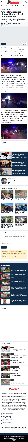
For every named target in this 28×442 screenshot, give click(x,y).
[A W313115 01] (14, 131)
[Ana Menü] (1, 2)
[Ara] (26, 2)
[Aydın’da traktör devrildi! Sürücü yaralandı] (7, 206)
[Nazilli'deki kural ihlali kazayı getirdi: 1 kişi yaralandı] (21, 206)
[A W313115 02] (14, 100)
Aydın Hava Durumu (7, 414)
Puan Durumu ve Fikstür (7, 419)
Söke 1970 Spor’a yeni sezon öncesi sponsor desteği (17, 363)
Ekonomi (8, 5)
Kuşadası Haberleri (6, 428)
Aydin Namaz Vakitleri (7, 416)
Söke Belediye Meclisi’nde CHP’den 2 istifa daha (18, 376)
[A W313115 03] (14, 65)
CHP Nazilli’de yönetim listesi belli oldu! (17, 369)
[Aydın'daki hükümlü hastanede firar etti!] (21, 219)
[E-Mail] (9, 183)
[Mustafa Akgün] (4, 181)
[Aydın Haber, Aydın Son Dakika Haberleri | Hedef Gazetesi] (13, 2)
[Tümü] (26, 343)
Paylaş (4, 43)
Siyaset (25, 5)
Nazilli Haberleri (14, 427)
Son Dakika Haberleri (7, 422)
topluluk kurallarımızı (13, 251)
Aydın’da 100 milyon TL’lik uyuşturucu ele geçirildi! (18, 356)
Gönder (4, 247)
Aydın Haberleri (5, 427)
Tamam (14, 440)
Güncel (14, 5)
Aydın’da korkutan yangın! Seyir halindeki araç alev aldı (21, 199)
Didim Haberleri (22, 427)
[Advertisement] (14, 325)
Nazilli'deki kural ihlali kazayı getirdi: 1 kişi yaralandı (20, 212)
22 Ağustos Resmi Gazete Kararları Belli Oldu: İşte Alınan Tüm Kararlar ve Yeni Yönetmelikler (18, 350)
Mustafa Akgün (12, 180)
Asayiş (2, 5)
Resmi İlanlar (23, 428)
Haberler (3, 9)
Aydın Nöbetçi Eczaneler (8, 413)
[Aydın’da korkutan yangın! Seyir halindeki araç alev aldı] (21, 194)
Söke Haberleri (14, 360)
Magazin (19, 5)
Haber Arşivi (5, 423)
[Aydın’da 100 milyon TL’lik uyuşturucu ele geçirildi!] (7, 194)
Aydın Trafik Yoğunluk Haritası (9, 417)
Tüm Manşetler (6, 420)
